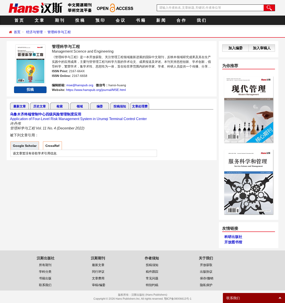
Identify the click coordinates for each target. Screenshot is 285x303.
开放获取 (206, 265)
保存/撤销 (206, 278)
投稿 (30, 89)
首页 (17, 32)
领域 (80, 106)
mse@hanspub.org (79, 85)
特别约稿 (152, 285)
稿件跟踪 (152, 271)
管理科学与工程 (59, 32)
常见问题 (152, 278)
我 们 (201, 20)
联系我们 (45, 285)
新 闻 (160, 20)
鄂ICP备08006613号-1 (177, 298)
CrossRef (52, 145)
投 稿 (79, 20)
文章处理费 (140, 106)
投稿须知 (120, 106)
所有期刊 (45, 265)
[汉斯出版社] (35, 7)
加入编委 (235, 48)
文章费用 (98, 278)
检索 (60, 106)
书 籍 (140, 20)
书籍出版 (45, 278)
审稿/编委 (98, 285)
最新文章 (19, 106)
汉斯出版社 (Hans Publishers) (149, 294)
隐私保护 (206, 285)
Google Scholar (25, 145)
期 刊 (59, 20)
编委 (100, 106)
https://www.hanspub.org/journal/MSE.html (96, 90)
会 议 (120, 20)
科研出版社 (233, 237)
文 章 (39, 20)
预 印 (100, 20)
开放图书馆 (233, 242)
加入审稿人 (262, 48)
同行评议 (98, 271)
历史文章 (39, 106)
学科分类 (45, 271)
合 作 (181, 20)
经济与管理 (34, 32)
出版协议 (206, 271)
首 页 (19, 20)
